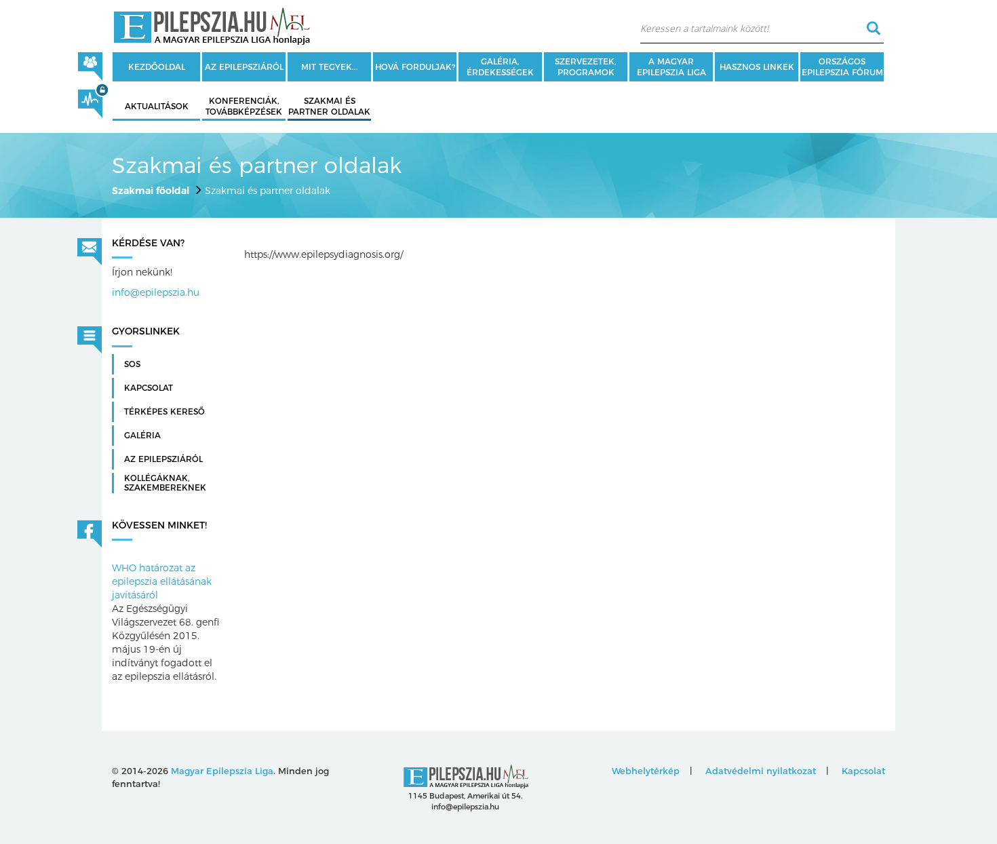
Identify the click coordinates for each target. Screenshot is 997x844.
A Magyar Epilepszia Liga (671, 66)
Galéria (142, 435)
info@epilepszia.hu (155, 292)
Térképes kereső (164, 412)
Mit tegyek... (329, 67)
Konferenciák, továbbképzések (244, 106)
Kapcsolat (148, 388)
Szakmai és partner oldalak (329, 106)
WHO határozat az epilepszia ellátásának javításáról (162, 581)
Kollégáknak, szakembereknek (165, 483)
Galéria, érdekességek (500, 66)
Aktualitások (157, 106)
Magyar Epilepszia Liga (222, 770)
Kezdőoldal (156, 67)
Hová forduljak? (415, 67)
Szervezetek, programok (586, 66)
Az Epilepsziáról (163, 459)
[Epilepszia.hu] (211, 24)
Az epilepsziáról (244, 67)
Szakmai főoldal (150, 191)
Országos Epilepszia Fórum (842, 66)
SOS (132, 364)
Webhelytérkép (646, 770)
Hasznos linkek (757, 67)
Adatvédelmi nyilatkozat (760, 770)
